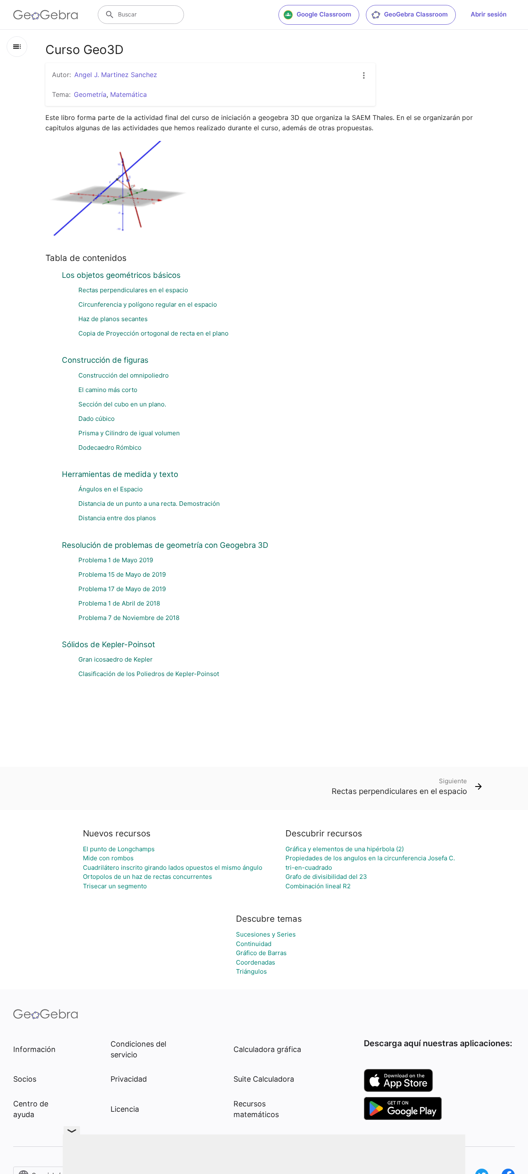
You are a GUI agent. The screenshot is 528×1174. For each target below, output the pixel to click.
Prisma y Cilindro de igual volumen (129, 433)
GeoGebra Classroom (416, 14)
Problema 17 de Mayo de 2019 (122, 589)
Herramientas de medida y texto (120, 474)
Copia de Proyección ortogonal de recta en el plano (153, 333)
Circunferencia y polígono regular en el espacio (147, 304)
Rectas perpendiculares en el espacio (133, 290)
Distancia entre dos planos (117, 518)
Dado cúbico (96, 419)
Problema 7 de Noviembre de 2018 (128, 618)
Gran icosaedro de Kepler (115, 659)
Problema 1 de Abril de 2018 (119, 603)
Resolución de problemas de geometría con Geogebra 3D (165, 544)
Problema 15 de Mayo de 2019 (122, 574)
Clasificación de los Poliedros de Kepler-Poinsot (148, 674)
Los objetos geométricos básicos (121, 274)
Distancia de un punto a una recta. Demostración (149, 503)
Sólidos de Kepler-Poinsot (108, 644)
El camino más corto (107, 390)
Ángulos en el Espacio (110, 489)
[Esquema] (17, 46)
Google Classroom (324, 14)
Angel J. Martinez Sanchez (115, 74)
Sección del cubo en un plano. (122, 404)
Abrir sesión (489, 14)
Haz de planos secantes (113, 319)
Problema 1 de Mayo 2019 (115, 560)
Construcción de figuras (105, 359)
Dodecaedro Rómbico (109, 447)
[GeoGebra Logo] (45, 15)
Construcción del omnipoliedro (123, 375)
